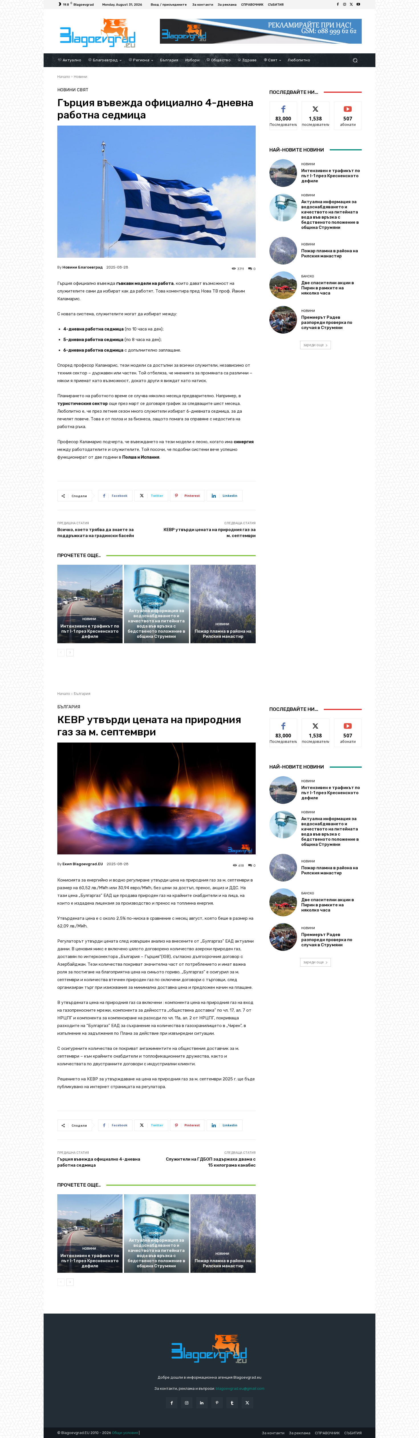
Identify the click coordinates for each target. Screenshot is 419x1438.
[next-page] (70, 652)
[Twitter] (351, 4)
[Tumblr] (232, 1402)
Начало (63, 76)
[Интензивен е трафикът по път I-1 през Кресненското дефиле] (90, 604)
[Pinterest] (217, 1402)
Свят (82, 90)
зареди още (313, 344)
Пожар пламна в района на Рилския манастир (223, 634)
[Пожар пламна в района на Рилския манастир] (223, 604)
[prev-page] (60, 652)
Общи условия (125, 1433)
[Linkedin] (202, 1402)
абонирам (348, 106)
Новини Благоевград (82, 267)
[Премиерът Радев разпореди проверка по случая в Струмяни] (283, 320)
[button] (355, 60)
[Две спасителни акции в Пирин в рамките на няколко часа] (283, 285)
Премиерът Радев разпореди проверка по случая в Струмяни (326, 322)
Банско (307, 276)
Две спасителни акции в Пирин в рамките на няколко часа (327, 288)
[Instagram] (344, 4)
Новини (80, 76)
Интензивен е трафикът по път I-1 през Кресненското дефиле (89, 631)
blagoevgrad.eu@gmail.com (240, 1388)
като (283, 106)
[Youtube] (358, 4)
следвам (315, 106)
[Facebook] (337, 4)
